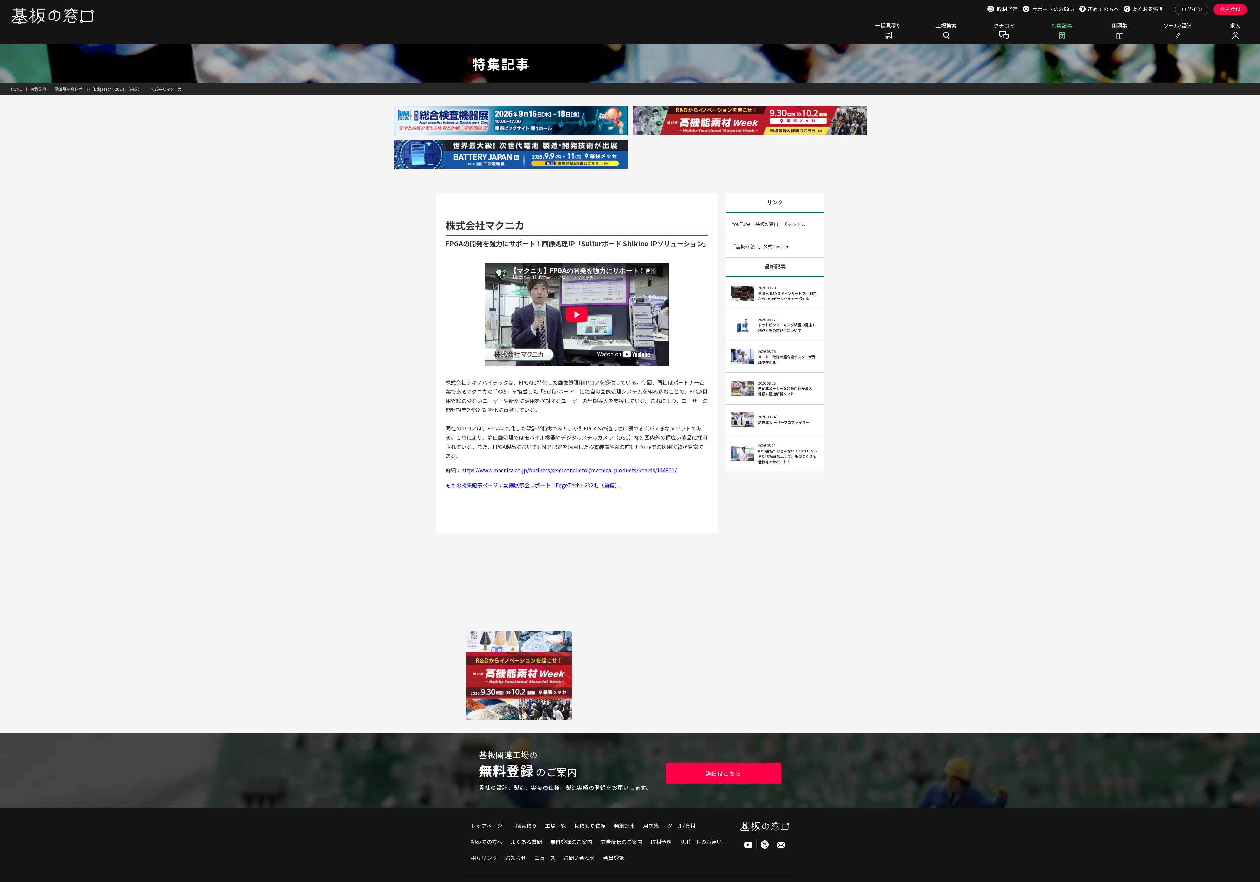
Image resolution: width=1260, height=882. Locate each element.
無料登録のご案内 (571, 842)
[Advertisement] (630, 677)
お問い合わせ (579, 858)
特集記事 (1061, 26)
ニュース (545, 858)
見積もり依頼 (590, 825)
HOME (16, 89)
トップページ (486, 825)
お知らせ (515, 858)
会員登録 (1230, 9)
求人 (1235, 26)
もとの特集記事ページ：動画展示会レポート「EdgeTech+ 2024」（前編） (533, 485)
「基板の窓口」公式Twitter (760, 246)
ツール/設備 (1178, 26)
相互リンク (484, 858)
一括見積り (888, 26)
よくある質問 (526, 842)
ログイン (1191, 9)
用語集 (1119, 26)
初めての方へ (486, 842)
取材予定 (661, 842)
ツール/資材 (681, 825)
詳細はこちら (723, 773)
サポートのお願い (701, 842)
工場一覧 (555, 825)
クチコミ (1004, 26)
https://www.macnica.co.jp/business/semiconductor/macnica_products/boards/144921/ (569, 470)
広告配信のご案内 (621, 842)
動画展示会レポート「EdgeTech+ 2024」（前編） (98, 89)
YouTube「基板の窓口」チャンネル (768, 224)
